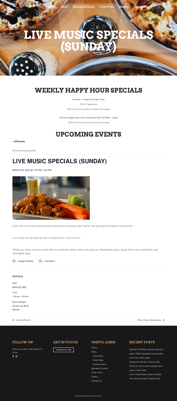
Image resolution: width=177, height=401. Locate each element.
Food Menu (98, 356)
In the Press (96, 372)
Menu (94, 352)
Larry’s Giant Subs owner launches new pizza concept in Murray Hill (145, 376)
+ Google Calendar (25, 261)
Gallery (94, 376)
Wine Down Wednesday (150, 320)
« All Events (18, 141)
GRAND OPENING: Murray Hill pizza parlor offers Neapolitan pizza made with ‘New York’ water (146, 353)
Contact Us (63, 350)
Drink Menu (98, 360)
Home (94, 347)
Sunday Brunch (23, 320)
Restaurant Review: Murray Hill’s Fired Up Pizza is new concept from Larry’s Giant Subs (145, 366)
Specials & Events (99, 368)
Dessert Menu (99, 364)
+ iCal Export (49, 261)
